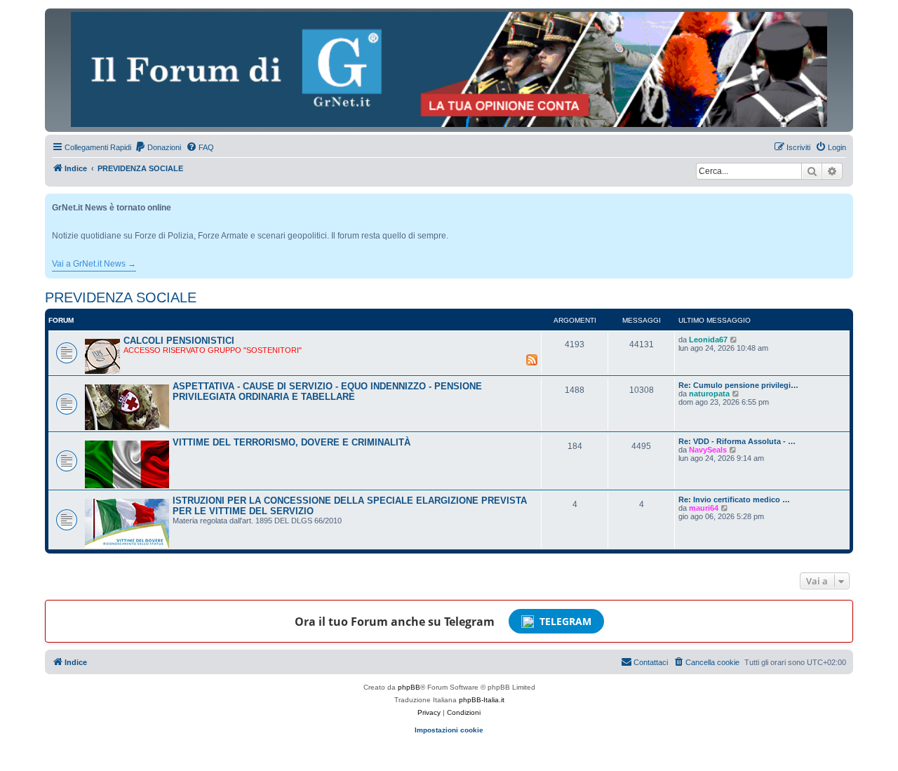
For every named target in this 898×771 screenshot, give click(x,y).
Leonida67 (708, 339)
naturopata (709, 393)
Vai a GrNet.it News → (94, 264)
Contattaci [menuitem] (651, 662)
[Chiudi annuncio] (844, 201)
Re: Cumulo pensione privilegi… (738, 385)
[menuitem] (158, 147)
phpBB (409, 687)
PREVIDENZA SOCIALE (120, 297)
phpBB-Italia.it (481, 700)
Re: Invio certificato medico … (734, 499)
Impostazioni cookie (449, 730)
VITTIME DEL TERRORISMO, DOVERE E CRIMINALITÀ (291, 442)
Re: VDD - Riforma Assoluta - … (737, 441)
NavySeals (708, 449)
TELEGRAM (565, 621)
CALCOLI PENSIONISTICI (178, 340)
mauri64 (703, 508)
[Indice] (449, 69)
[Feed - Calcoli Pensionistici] (531, 359)
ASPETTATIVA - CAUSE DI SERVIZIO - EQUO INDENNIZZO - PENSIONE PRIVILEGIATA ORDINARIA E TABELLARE (327, 391)
